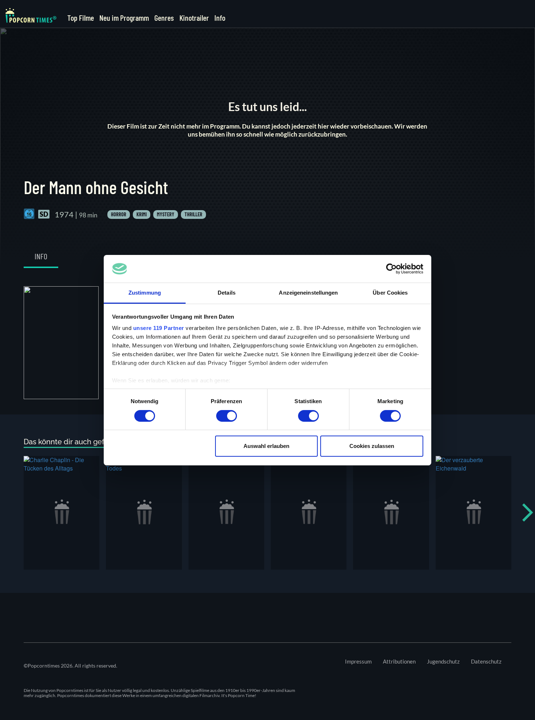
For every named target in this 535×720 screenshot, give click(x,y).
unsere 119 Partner (158, 328)
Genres (164, 17)
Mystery (165, 214)
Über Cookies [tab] (390, 293)
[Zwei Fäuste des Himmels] (226, 513)
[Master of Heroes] (308, 513)
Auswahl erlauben (266, 446)
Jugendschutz (443, 661)
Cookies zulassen (371, 446)
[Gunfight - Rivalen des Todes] (144, 513)
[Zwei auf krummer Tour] (391, 513)
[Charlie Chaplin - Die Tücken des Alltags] (61, 513)
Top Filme (80, 17)
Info (219, 17)
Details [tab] (226, 293)
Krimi (141, 214)
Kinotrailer (194, 17)
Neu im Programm (124, 17)
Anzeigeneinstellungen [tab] (308, 293)
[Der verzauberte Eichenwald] (473, 513)
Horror (118, 214)
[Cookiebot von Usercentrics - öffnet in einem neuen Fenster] (391, 268)
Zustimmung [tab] (144, 293)
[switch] (226, 416)
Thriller (193, 214)
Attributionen (399, 661)
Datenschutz (486, 661)
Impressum (358, 661)
